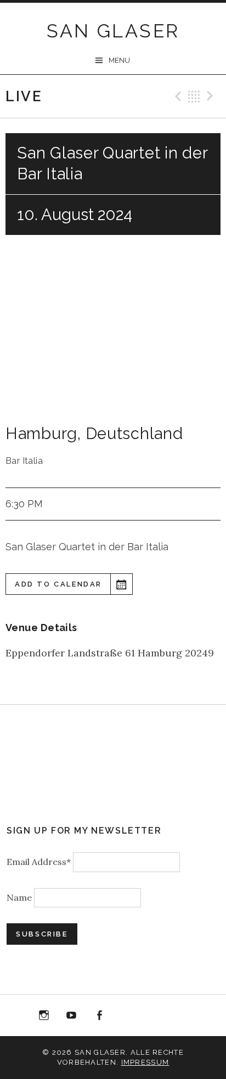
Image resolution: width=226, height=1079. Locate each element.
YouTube (71, 1016)
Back (194, 96)
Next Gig (212, 96)
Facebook (99, 1016)
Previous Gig (176, 96)
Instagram (44, 1016)
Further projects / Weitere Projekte (183, 1018)
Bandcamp (155, 1016)
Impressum (145, 1062)
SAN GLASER (113, 31)
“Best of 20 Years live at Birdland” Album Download (127, 1018)
